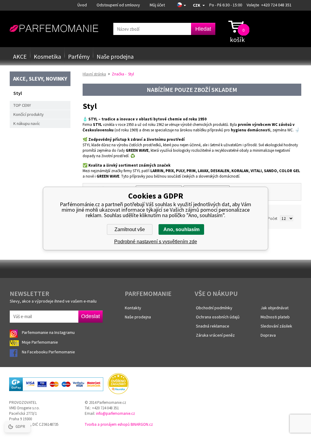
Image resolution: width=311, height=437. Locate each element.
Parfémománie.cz (53, 28)
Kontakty (133, 307)
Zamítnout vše (129, 229)
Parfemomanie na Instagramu (48, 332)
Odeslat (90, 316)
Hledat (203, 29)
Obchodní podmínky (214, 307)
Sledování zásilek (276, 326)
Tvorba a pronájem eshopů (107, 424)
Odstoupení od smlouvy (118, 5)
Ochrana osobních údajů (218, 317)
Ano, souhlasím (181, 229)
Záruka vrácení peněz (215, 335)
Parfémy (79, 56)
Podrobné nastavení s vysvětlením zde (155, 241)
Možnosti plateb (275, 317)
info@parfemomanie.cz (115, 413)
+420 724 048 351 (276, 5)
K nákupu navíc (26, 123)
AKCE (20, 56)
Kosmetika (47, 56)
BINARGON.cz (142, 424)
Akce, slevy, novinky (40, 78)
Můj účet (157, 5)
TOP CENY (22, 105)
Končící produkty (28, 114)
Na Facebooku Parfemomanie (49, 352)
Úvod (82, 5)
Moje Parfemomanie (40, 342)
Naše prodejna (115, 56)
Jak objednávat (275, 307)
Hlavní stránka (94, 74)
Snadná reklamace (212, 326)
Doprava (268, 335)
